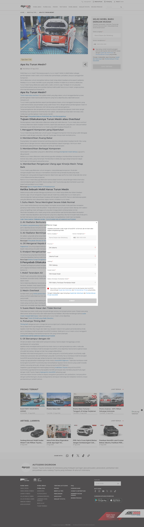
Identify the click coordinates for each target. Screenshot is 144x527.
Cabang (50, 261)
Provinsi (50, 244)
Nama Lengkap (52, 234)
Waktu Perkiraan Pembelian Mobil (58, 279)
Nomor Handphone (78, 234)
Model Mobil (51, 270)
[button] (72, 222)
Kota (49, 252)
